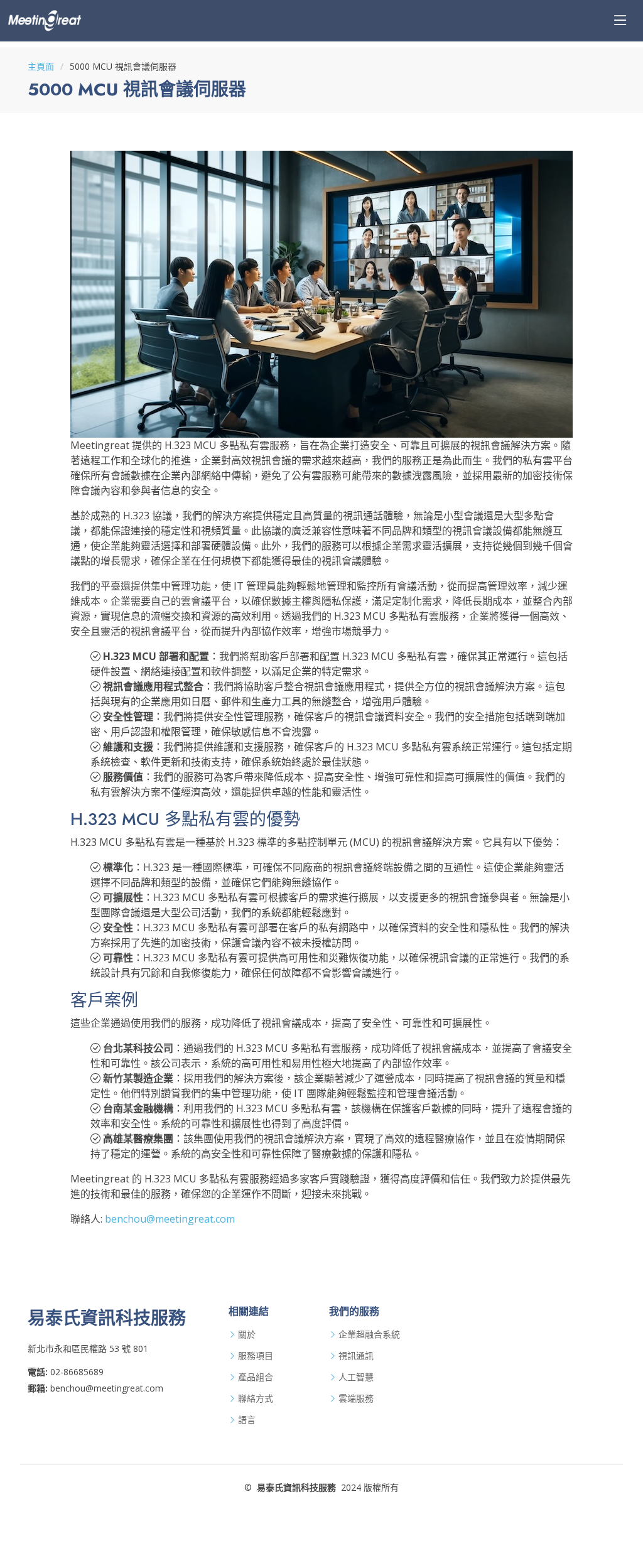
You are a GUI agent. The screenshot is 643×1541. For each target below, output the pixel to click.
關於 (247, 1334)
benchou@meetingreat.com (170, 1219)
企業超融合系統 (369, 1334)
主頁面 (41, 66)
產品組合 (255, 1377)
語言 (247, 1419)
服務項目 (255, 1355)
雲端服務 (356, 1398)
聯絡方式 (255, 1398)
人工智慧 (356, 1377)
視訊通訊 (356, 1355)
